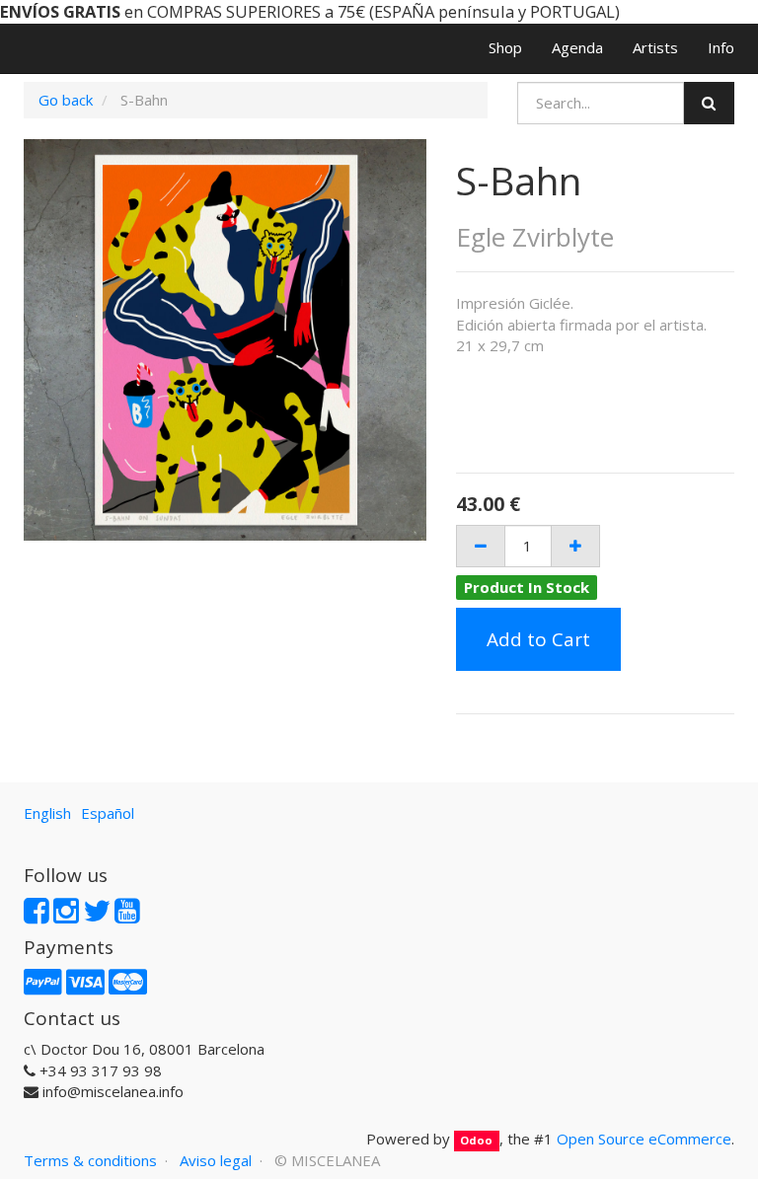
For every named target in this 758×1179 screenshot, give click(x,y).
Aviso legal (216, 1160)
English (47, 813)
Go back (65, 100)
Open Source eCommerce (644, 1138)
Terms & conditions (90, 1160)
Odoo (476, 1140)
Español (107, 813)
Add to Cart (538, 639)
